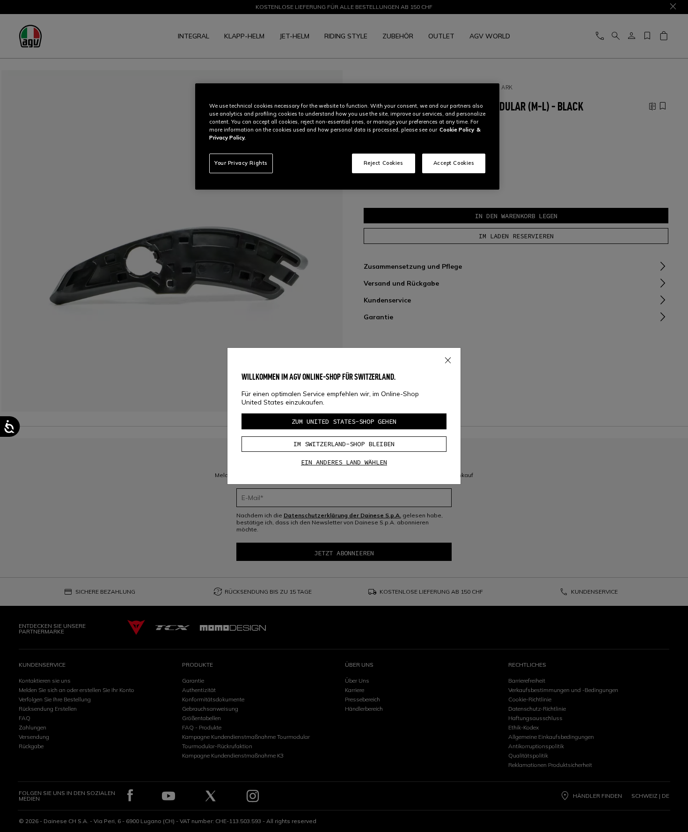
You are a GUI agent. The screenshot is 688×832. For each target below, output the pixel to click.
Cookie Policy (456, 129)
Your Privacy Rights (241, 163)
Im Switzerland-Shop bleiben (344, 444)
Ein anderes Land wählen (344, 462)
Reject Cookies (383, 163)
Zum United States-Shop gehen (344, 421)
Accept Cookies (454, 163)
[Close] (448, 358)
